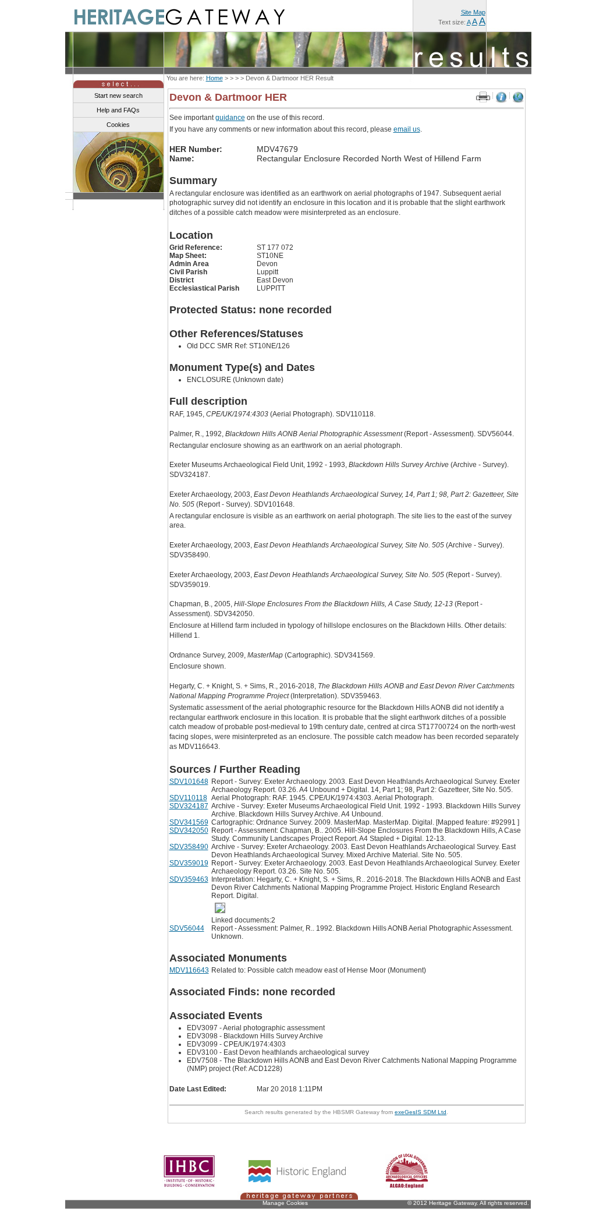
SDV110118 (188, 798)
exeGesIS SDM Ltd (420, 1112)
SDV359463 (188, 879)
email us (406, 129)
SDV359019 (188, 863)
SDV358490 (188, 847)
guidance (230, 118)
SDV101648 (188, 781)
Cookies (118, 124)
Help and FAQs (118, 110)
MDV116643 (189, 970)
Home (214, 78)
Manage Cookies (285, 1203)
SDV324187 (188, 806)
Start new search (118, 95)
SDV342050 (188, 830)
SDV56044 (186, 928)
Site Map (473, 12)
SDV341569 (188, 822)
